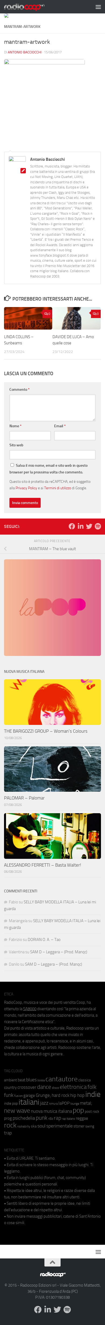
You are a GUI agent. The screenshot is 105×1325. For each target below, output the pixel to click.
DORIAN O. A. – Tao (44, 939)
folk (92, 1087)
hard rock (60, 1095)
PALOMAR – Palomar (24, 798)
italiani (29, 1102)
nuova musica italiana (51, 1111)
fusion (18, 1096)
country (10, 1087)
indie (93, 1094)
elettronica (73, 1086)
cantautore (62, 1079)
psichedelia (24, 1118)
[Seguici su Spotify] (97, 526)
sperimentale (59, 1126)
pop (78, 1110)
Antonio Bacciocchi (24, 52)
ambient (10, 1080)
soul (41, 1126)
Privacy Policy (26, 488)
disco (55, 1088)
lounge (74, 1103)
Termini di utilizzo (57, 488)
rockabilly (23, 1126)
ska (34, 1126)
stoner (79, 1126)
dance (44, 1086)
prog (8, 1118)
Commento (19, 389)
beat (21, 1080)
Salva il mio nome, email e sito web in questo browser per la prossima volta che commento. (48, 468)
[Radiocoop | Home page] (31, 6)
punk (41, 1118)
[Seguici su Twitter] (89, 526)
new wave (17, 1110)
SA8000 (29, 1008)
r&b (50, 1118)
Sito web (16, 445)
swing (89, 1126)
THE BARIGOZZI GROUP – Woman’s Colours (46, 731)
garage (29, 1095)
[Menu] (98, 6)
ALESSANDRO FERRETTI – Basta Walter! (42, 865)
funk (8, 1095)
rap (57, 1118)
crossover (27, 1087)
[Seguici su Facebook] (72, 526)
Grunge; (43, 1095)
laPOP (63, 1103)
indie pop (11, 1103)
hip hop (77, 1095)
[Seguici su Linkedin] (80, 526)
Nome (15, 426)
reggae (82, 1118)
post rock (92, 1111)
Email (60, 426)
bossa (41, 1080)
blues (31, 1080)
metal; (86, 1103)
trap (8, 1133)
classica (84, 1080)
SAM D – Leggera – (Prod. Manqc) (58, 952)
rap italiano (68, 1118)
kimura (53, 1103)
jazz (44, 1103)
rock (10, 1125)
